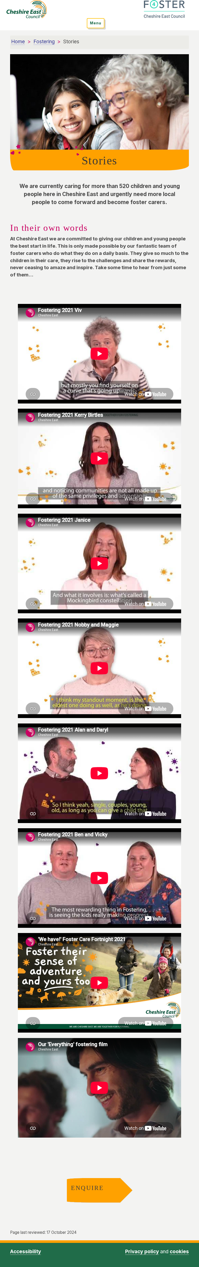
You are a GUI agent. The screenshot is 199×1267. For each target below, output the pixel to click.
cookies (179, 1252)
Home (18, 42)
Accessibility (25, 1252)
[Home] (26, 9)
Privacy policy (142, 1252)
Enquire (86, 1187)
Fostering (44, 42)
